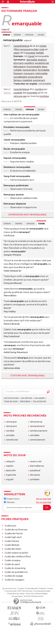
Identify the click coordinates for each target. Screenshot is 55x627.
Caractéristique (21, 46)
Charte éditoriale (31, 588)
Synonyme (17, 34)
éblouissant (19, 66)
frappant (18, 73)
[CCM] (41, 608)
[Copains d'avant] (14, 618)
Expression (29, 34)
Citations (40, 34)
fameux (17, 80)
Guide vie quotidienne (16, 572)
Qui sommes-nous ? (9, 588)
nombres (44, 96)
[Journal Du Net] (14, 613)
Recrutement (27, 591)
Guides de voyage (14, 576)
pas (25, 96)
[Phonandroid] (41, 624)
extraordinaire (35, 77)
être (17, 49)
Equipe (21, 588)
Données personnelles (42, 591)
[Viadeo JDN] (41, 618)
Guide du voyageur (14, 579)
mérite (43, 46)
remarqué (25, 49)
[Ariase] (14, 623)
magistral (27, 80)
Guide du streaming (15, 568)
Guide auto (10, 525)
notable (17, 70)
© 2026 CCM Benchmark (33, 596)
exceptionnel (42, 63)
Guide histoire (12, 541)
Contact (50, 588)
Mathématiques (12, 92)
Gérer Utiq (30, 594)
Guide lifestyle (12, 545)
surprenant (39, 80)
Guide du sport (12, 564)
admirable (32, 59)
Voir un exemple (43, 499)
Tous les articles (10, 591)
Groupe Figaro (17, 596)
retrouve (17, 96)
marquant (28, 73)
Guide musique (13, 560)
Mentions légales (41, 594)
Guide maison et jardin (16, 553)
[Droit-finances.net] (41, 613)
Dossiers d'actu (12, 499)
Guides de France (14, 533)
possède (17, 92)
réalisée (40, 52)
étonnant (18, 63)
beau (44, 66)
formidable (43, 70)
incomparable (33, 66)
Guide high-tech (13, 537)
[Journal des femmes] (14, 608)
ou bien (35, 49)
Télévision (10, 502)
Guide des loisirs (13, 549)
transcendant (30, 70)
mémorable (41, 73)
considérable (20, 77)
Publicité (42, 588)
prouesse (30, 52)
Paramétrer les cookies (16, 594)
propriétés (32, 92)
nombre (39, 89)
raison (16, 52)
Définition (7, 109)
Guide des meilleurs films (18, 556)
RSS (19, 591)
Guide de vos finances (16, 529)
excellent (29, 63)
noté (41, 49)
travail (31, 56)
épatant (42, 59)
